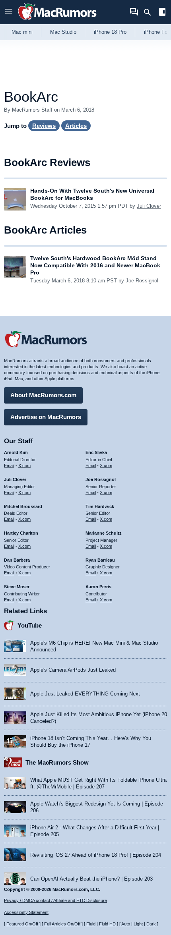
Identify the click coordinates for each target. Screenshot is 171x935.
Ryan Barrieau (100, 560)
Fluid (90, 923)
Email (9, 465)
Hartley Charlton (21, 533)
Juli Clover (149, 206)
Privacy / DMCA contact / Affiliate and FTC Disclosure (55, 900)
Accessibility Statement (26, 912)
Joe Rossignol (142, 281)
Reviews (44, 125)
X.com (24, 465)
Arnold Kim (16, 452)
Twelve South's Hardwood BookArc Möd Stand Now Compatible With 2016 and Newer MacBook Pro (95, 265)
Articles (76, 125)
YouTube (29, 625)
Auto (125, 923)
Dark (151, 923)
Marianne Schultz (104, 533)
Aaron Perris (98, 586)
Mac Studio (63, 32)
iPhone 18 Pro (110, 32)
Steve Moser (16, 586)
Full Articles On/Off (62, 923)
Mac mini (22, 32)
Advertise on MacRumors (45, 416)
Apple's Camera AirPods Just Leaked (73, 670)
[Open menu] (9, 12)
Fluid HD (107, 923)
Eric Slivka (96, 452)
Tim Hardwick (100, 506)
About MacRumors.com (43, 395)
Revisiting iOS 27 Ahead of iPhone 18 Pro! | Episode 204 (95, 855)
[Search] (150, 12)
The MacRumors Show (57, 762)
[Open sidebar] (162, 13)
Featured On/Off (22, 923)
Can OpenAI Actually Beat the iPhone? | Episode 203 (91, 879)
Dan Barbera (17, 560)
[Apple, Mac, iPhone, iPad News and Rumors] (57, 21)
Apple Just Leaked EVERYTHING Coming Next (85, 694)
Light (138, 923)
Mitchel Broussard (23, 506)
